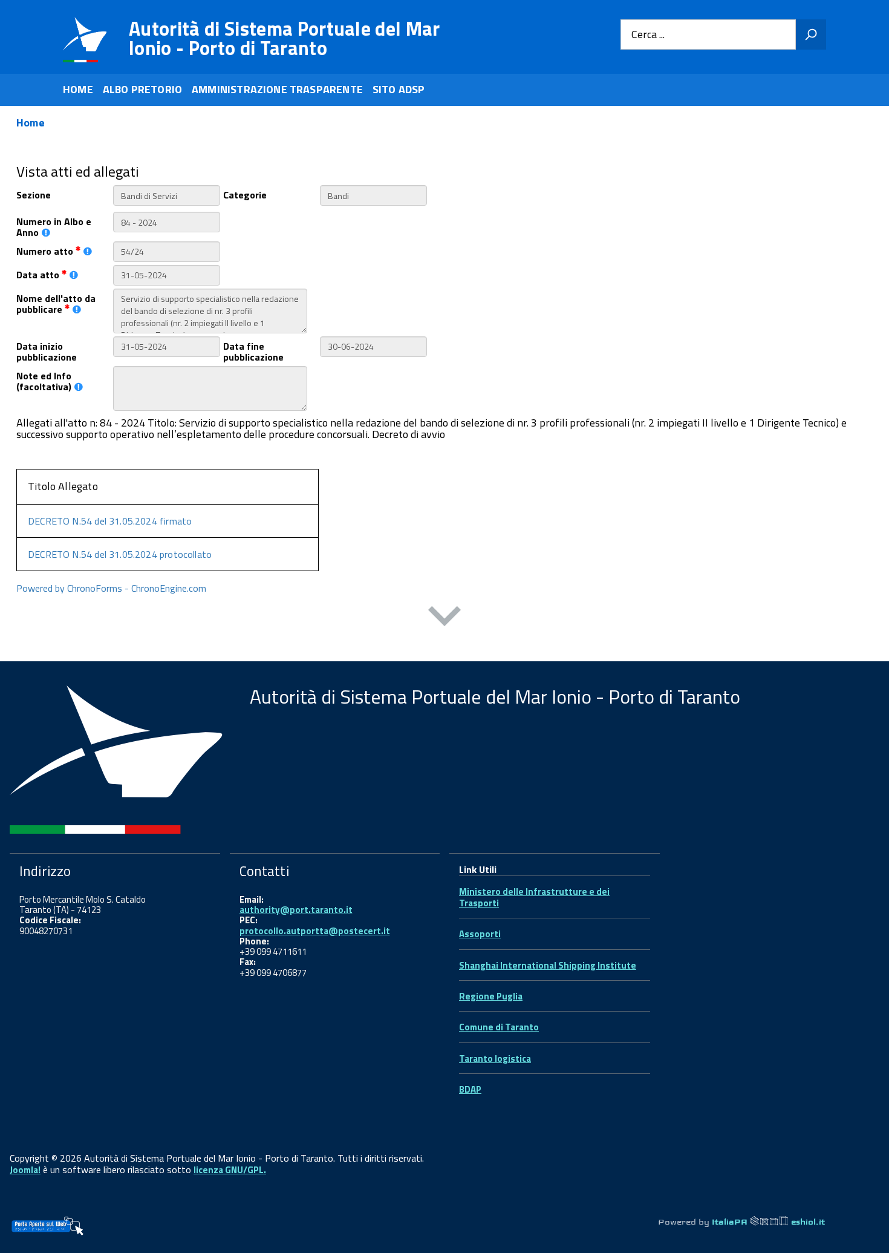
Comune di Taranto (499, 1027)
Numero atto (46, 250)
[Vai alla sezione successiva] (444, 618)
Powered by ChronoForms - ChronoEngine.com (111, 588)
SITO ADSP (399, 89)
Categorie (245, 194)
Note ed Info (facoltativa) (43, 380)
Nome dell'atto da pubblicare (56, 303)
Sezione (33, 194)
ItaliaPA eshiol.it (768, 1222)
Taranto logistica (495, 1058)
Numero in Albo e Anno (53, 226)
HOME (78, 89)
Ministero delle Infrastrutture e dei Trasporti (534, 897)
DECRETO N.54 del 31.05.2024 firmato (110, 520)
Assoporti (480, 934)
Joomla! (25, 1170)
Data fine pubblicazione (253, 351)
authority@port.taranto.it (296, 910)
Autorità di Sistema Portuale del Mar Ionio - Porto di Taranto (284, 38)
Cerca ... (648, 34)
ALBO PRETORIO (142, 89)
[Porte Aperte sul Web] (47, 1225)
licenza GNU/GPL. (230, 1170)
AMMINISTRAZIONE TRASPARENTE (277, 89)
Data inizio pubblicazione (46, 351)
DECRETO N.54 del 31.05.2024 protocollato (120, 554)
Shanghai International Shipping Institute (547, 965)
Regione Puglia (491, 996)
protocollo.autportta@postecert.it (314, 931)
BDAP (470, 1089)
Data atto (39, 273)
